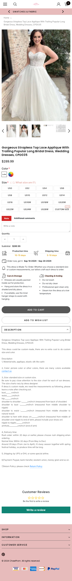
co (7, 371)
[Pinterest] (3, 554)
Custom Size (62, 209)
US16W (27, 202)
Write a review (36, 510)
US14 (62, 195)
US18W (44, 202)
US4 (45, 188)
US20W (62, 202)
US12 (44, 195)
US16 (10, 202)
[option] (36, 75)
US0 (10, 188)
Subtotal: (6, 246)
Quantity (6, 233)
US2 (27, 188)
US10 (27, 195)
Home (6, 17)
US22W (10, 209)
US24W (27, 209)
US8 (10, 195)
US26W (44, 209)
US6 (62, 188)
